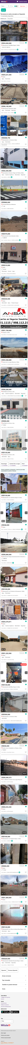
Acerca (2, 999)
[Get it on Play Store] (5, 1012)
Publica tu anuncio (5, 1004)
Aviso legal (3, 1033)
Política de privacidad (6, 1037)
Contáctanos (4, 1003)
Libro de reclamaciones (6, 1006)
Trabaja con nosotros (5, 997)
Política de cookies (5, 1035)
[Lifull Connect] (7, 1043)
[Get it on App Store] (14, 1012)
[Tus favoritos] (17, 1)
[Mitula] (4, 1)
